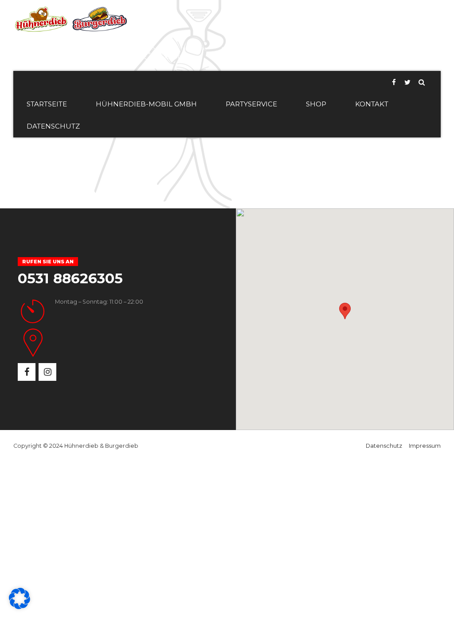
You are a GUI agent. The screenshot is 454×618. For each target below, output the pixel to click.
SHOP (316, 104)
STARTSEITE (47, 104)
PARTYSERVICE (251, 104)
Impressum (425, 445)
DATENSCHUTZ (53, 126)
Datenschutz (384, 445)
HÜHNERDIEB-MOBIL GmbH (146, 104)
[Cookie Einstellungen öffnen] (19, 607)
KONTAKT (371, 104)
